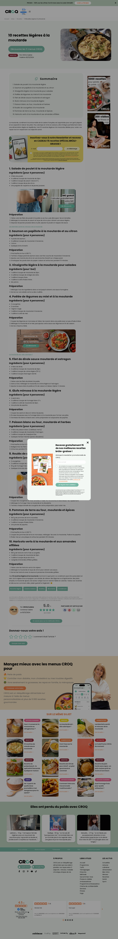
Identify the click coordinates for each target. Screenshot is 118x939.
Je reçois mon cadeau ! (67, 485)
